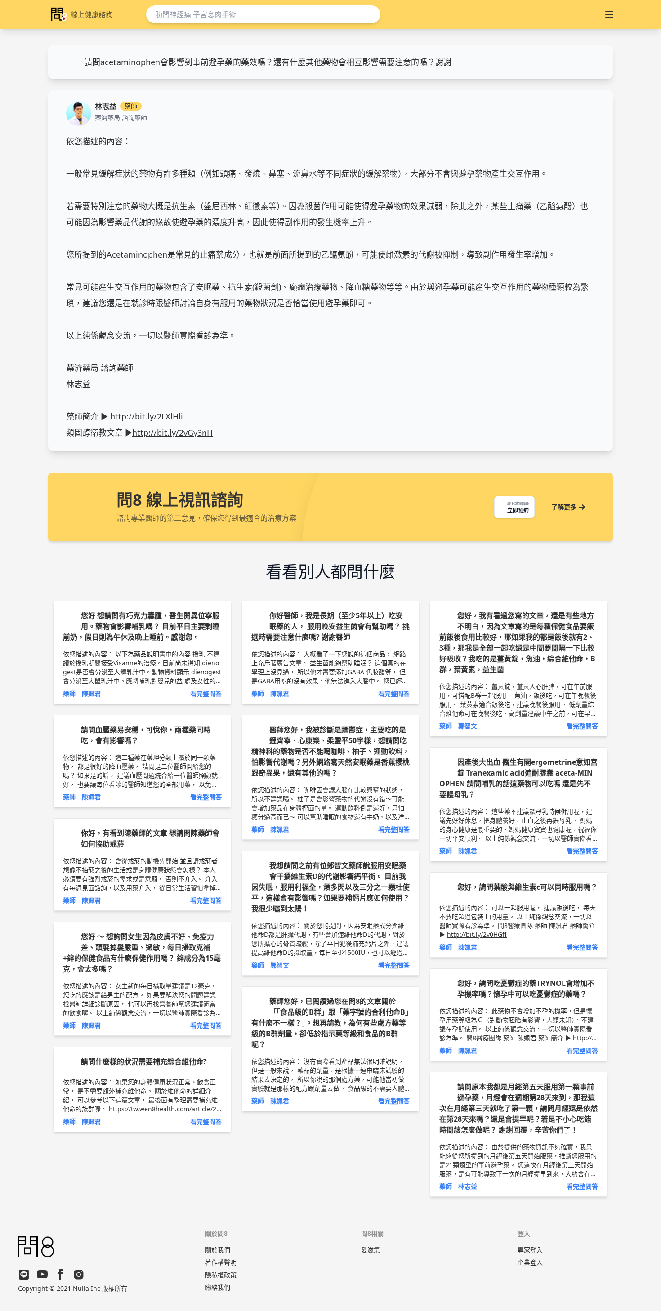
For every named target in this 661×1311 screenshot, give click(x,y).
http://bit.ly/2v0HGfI (477, 934)
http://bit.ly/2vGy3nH (172, 432)
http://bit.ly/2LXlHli (146, 416)
